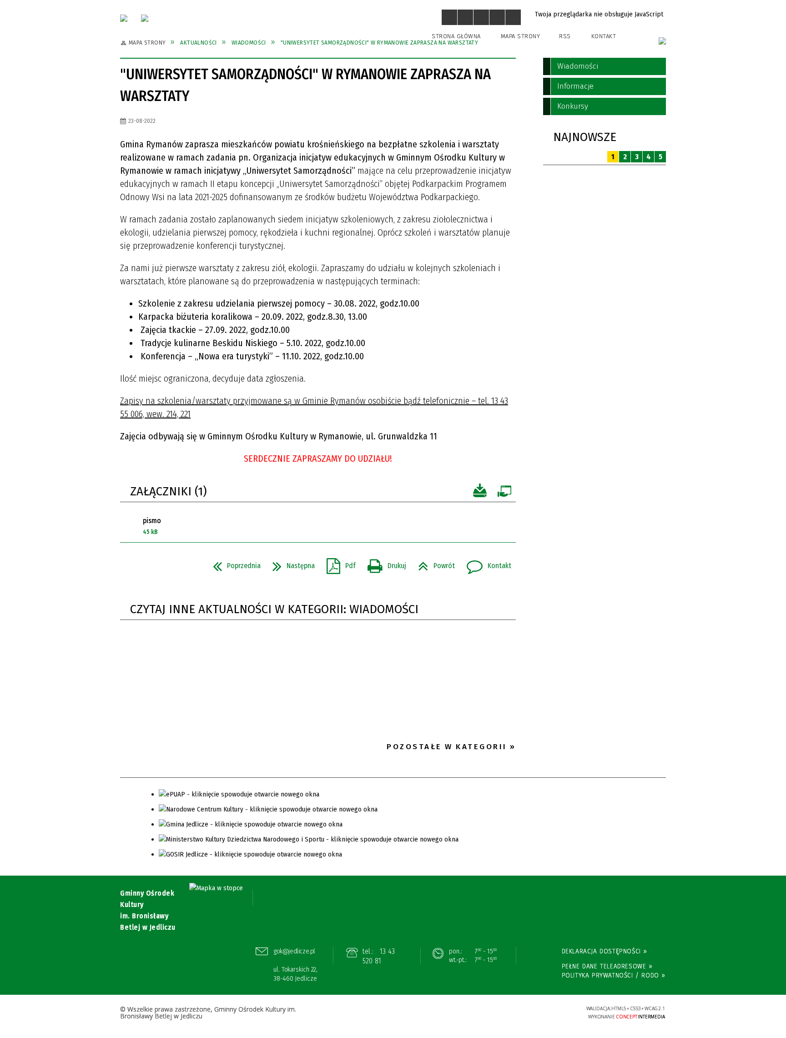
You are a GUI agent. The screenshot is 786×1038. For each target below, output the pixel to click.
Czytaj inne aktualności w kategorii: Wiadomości (274, 609)
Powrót (433, 563)
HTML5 (509, 1012)
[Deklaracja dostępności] (481, 17)
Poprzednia (233, 563)
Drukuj (383, 563)
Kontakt (603, 36)
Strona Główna (456, 36)
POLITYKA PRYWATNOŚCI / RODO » (613, 975)
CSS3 (523, 1012)
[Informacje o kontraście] (513, 17)
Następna (290, 563)
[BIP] (662, 41)
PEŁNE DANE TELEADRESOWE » (607, 966)
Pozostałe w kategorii (447, 746)
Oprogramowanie (504, 491)
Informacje (575, 86)
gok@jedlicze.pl (294, 951)
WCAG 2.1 (550, 1011)
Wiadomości (577, 66)
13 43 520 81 (379, 956)
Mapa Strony (520, 36)
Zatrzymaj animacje (449, 17)
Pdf (337, 563)
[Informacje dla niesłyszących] (497, 17)
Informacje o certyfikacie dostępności (392, 1013)
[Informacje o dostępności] (465, 17)
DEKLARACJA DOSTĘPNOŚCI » (604, 951)
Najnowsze (584, 137)
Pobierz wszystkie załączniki (479, 491)
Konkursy (572, 106)
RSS (565, 36)
